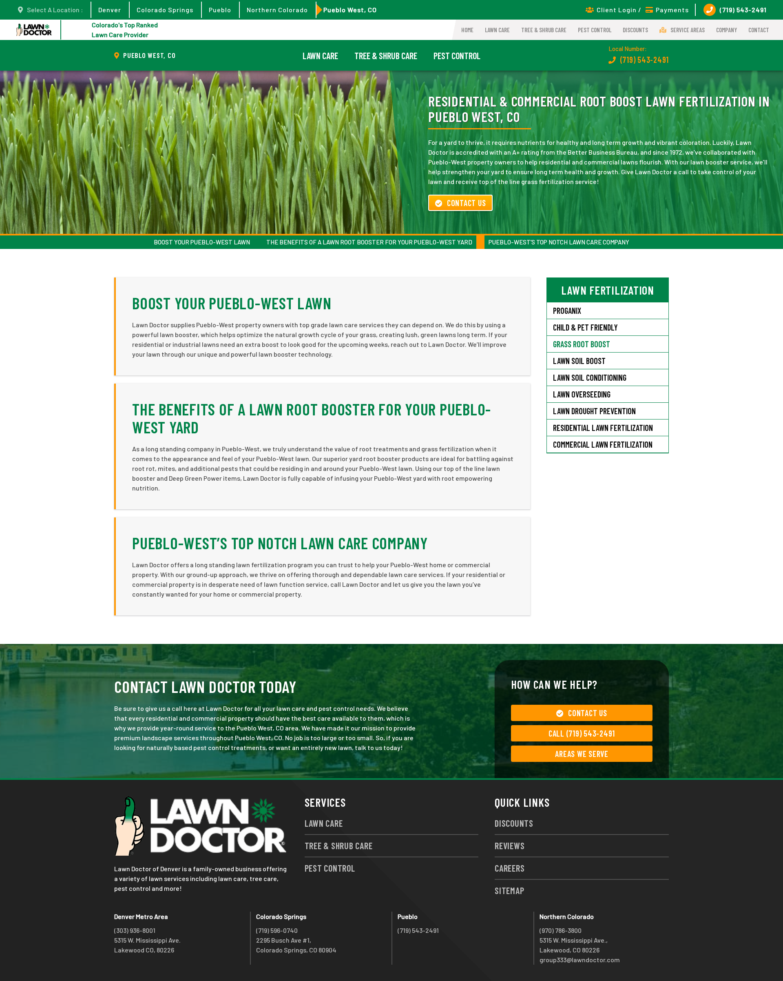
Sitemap (509, 890)
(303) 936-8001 (134, 930)
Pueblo (220, 9)
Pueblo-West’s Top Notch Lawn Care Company (559, 242)
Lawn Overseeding (581, 394)
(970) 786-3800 (561, 930)
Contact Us (466, 203)
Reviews (509, 845)
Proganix (567, 310)
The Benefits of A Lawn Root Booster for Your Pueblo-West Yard (369, 242)
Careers (509, 868)
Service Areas (687, 29)
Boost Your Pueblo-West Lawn (202, 242)
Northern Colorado (277, 9)
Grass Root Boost (581, 344)
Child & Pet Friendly (585, 327)
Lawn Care (497, 29)
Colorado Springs (165, 9)
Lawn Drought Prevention (594, 411)
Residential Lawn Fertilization (603, 428)
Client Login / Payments (643, 9)
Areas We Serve (581, 754)
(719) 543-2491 (743, 9)
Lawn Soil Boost (579, 361)
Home (467, 29)
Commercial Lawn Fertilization (602, 444)
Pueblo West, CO (350, 9)
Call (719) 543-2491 (582, 733)
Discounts (635, 29)
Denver (109, 9)
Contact (758, 29)
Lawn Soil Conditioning (589, 377)
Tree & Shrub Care (543, 29)
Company (726, 29)
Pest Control (594, 29)
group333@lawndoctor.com (580, 959)
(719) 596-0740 (277, 930)
